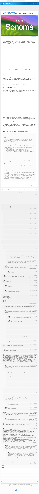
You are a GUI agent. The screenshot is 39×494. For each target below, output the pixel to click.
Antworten (35, 208)
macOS (17, 192)
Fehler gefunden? (34, 185)
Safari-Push (31, 487)
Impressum (23, 487)
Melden (31, 208)
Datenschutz (27, 487)
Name (2, 473)
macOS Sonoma (21, 192)
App (35, 1)
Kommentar (3, 467)
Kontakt (37, 1)
